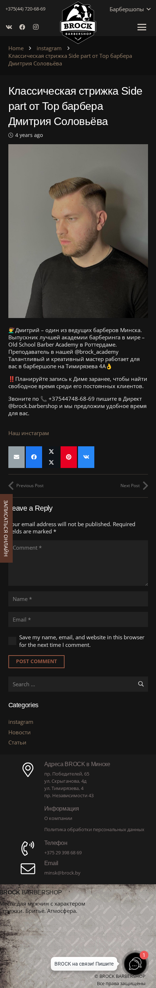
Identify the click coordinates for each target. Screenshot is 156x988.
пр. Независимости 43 (69, 795)
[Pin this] (69, 457)
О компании (58, 818)
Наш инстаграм (28, 433)
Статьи (17, 742)
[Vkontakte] (11, 27)
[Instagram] (37, 27)
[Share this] (34, 457)
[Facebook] (24, 27)
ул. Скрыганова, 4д (65, 781)
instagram (20, 721)
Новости (19, 732)
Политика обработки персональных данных (94, 829)
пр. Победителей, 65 (66, 773)
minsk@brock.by (62, 872)
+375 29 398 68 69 (63, 852)
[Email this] (16, 457)
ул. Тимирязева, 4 (63, 788)
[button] (147, 9)
